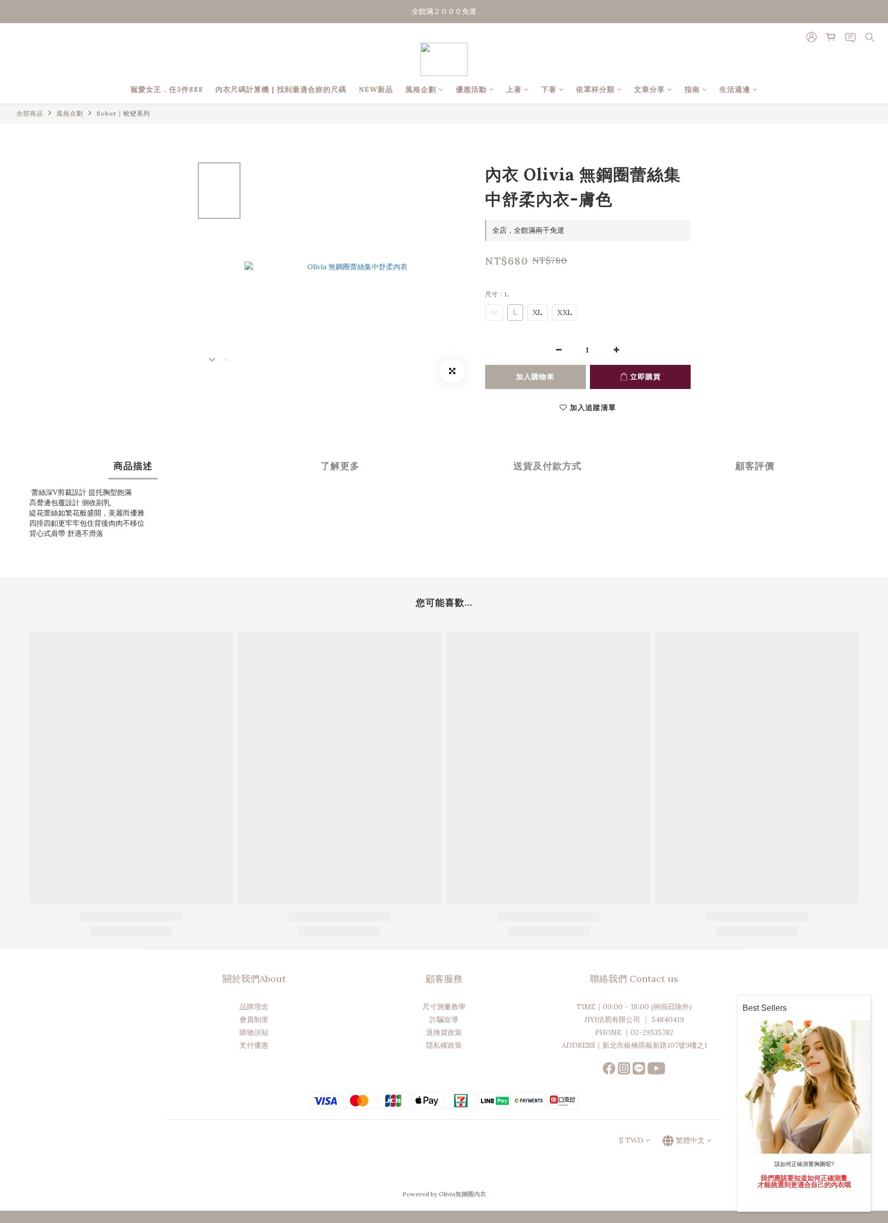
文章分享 (649, 89)
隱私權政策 (444, 1045)
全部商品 (29, 113)
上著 (514, 89)
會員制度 (253, 1019)
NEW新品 (376, 89)
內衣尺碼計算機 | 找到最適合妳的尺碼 (280, 89)
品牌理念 (253, 1006)
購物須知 (253, 1032)
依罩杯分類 (595, 89)
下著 (549, 89)
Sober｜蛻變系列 (123, 113)
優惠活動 (471, 89)
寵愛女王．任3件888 (167, 89)
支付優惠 (253, 1045)
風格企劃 (420, 89)
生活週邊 (734, 89)
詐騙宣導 (444, 1019)
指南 (692, 89)
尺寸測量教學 (444, 1006)
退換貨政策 (444, 1032)
